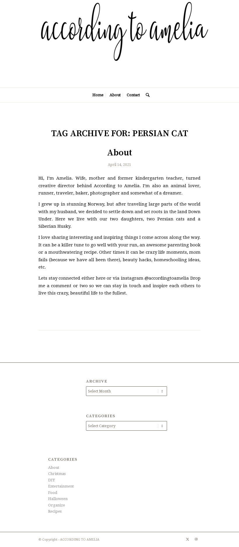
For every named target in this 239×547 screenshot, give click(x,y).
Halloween (58, 499)
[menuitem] (97, 95)
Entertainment (61, 486)
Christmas (57, 473)
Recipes (54, 511)
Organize (56, 505)
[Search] (146, 95)
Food (52, 492)
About (119, 152)
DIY (51, 480)
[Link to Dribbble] (196, 539)
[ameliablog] (128, 43)
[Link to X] (187, 539)
